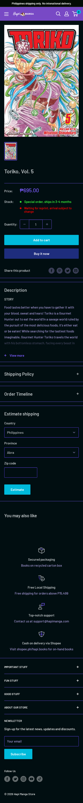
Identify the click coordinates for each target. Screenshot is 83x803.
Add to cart (41, 240)
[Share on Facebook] (51, 270)
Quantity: (10, 224)
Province (10, 443)
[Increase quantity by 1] (47, 224)
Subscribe (18, 754)
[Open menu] (6, 14)
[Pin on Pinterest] (60, 270)
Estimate (17, 489)
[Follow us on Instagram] (23, 779)
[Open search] (58, 13)
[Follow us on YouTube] (31, 779)
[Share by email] (76, 270)
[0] (75, 13)
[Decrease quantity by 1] (24, 224)
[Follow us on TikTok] (40, 779)
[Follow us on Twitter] (15, 779)
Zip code (10, 463)
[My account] (66, 13)
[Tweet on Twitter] (68, 270)
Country (9, 423)
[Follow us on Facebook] (7, 779)
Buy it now (41, 253)
